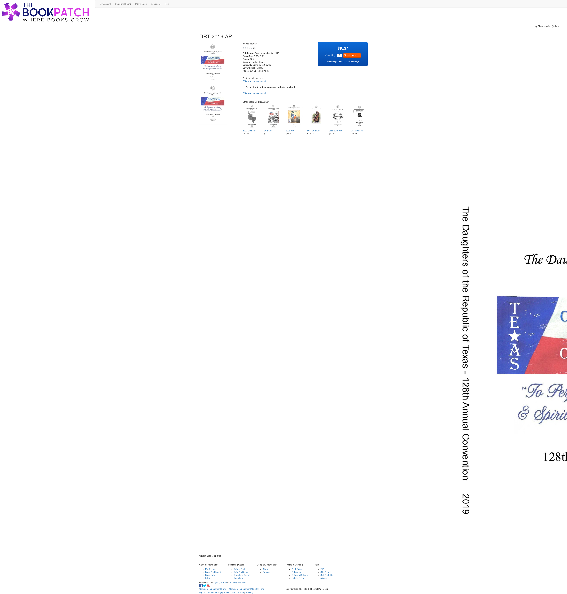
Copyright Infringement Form (212, 588)
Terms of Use (237, 592)
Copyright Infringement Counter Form (246, 588)
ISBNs (208, 577)
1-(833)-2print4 (220, 582)
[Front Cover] (213, 103)
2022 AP (290, 130)
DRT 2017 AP (357, 130)
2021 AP (268, 130)
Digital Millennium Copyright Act (214, 592)
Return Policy (298, 577)
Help (167, 3)
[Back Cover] (213, 145)
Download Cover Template (242, 576)
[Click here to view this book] (251, 116)
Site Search (325, 572)
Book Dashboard (123, 3)
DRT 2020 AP (313, 130)
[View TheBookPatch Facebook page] (201, 585)
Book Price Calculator (297, 570)
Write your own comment (254, 81)
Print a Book (141, 3)
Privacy (249, 592)
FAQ (322, 569)
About (265, 569)
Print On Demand (242, 572)
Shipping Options (300, 574)
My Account (105, 3)
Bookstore (156, 3)
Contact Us (268, 572)
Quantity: (330, 55)
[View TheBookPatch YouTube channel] (208, 585)
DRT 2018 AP (335, 130)
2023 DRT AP (249, 130)
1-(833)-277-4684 (238, 582)
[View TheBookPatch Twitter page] (204, 585)
